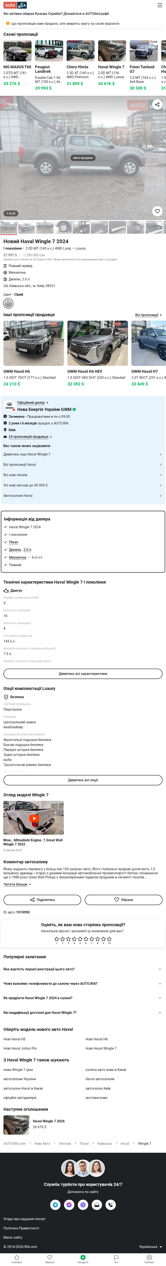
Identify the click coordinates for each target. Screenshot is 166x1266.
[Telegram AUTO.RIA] (55, 1205)
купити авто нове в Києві (106, 1070)
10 (109, 943)
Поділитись (46, 900)
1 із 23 (10, 213)
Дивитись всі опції (83, 780)
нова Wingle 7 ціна (18, 1070)
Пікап (13, 542)
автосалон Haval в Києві (23, 1088)
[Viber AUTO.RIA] (83, 1205)
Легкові (65, 1144)
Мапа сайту (12, 1237)
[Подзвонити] (110, 1205)
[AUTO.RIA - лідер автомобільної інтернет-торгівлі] (15, 5)
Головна (16, 1262)
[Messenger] (69, 1205)
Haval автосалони (100, 1079)
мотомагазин (96, 1098)
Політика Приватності (21, 1228)
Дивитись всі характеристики (83, 674)
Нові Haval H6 (97, 1039)
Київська (104, 1144)
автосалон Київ (98, 1088)
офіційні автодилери (19, 1098)
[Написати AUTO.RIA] (97, 1205)
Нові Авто (42, 1144)
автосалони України (19, 1079)
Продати (83, 1262)
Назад (13, 104)
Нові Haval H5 (14, 1039)
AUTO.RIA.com (14, 1144)
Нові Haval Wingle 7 (101, 1048)
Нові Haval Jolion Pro (20, 1048)
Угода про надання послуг (24, 1219)
